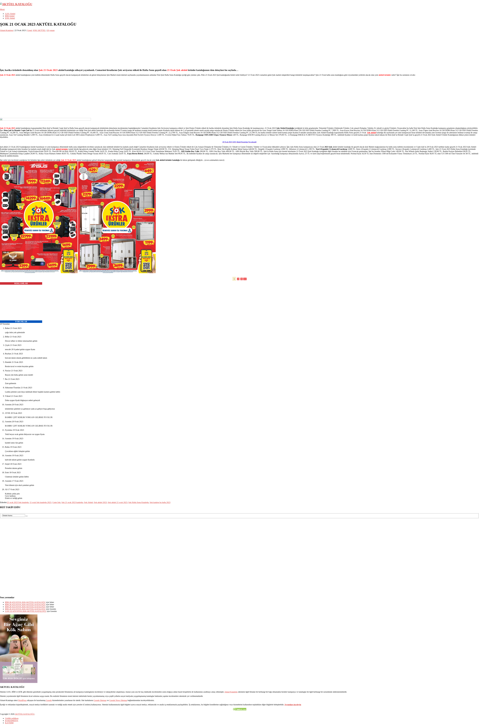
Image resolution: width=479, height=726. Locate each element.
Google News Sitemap (118, 700)
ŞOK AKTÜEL (39, 30)
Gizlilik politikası (11, 718)
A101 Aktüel (10, 14)
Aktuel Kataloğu (231, 692)
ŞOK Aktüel (10, 18)
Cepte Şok (56, 502)
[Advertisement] (75, 49)
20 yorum (51, 30)
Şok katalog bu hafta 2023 (160, 502)
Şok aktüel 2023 (100, 502)
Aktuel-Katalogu (6, 30)
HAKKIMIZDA (11, 721)
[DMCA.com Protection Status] (239, 710)
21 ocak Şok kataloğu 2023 (40, 502)
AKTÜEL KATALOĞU (25, 714)
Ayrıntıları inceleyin (292, 705)
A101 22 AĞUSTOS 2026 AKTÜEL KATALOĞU (25, 611)
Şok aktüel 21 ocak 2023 (117, 502)
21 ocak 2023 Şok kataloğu (18, 502)
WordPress (22, 700)
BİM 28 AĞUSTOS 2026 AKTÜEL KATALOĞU (25, 602)
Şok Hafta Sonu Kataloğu (138, 502)
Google (49, 700)
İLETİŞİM (9, 723)
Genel (29, 30)
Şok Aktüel (88, 502)
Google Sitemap (100, 700)
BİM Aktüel (9, 16)
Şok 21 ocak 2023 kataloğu (72, 502)
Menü (2, 9)
